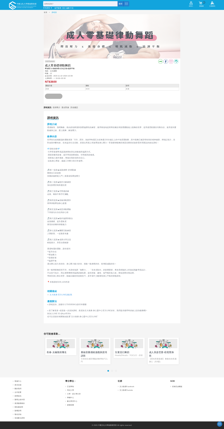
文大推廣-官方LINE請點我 (61, 295)
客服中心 (18, 381)
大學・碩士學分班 (74, 394)
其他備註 (74, 107)
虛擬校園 (70, 405)
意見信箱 (18, 385)
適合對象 (65, 107)
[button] (108, 371)
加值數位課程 (20, 418)
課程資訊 (47, 107)
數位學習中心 (72, 401)
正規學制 (70, 386)
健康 (68, 8)
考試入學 (70, 390)
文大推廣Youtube (126, 390)
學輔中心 (70, 397)
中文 (72, 8)
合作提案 (18, 392)
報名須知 (18, 414)
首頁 (46, 12)
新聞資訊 (18, 396)
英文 (64, 8)
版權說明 (18, 411)
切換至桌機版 (177, 386)
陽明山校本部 (20, 399)
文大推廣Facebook (127, 386)
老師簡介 (56, 107)
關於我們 (18, 389)
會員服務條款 (20, 403)
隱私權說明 (19, 407)
